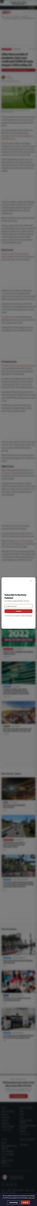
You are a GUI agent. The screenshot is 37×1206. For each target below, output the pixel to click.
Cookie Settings (13, 1202)
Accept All (25, 1202)
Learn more (31, 1198)
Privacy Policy (29, 615)
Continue (18, 611)
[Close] (30, 581)
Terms (23, 615)
